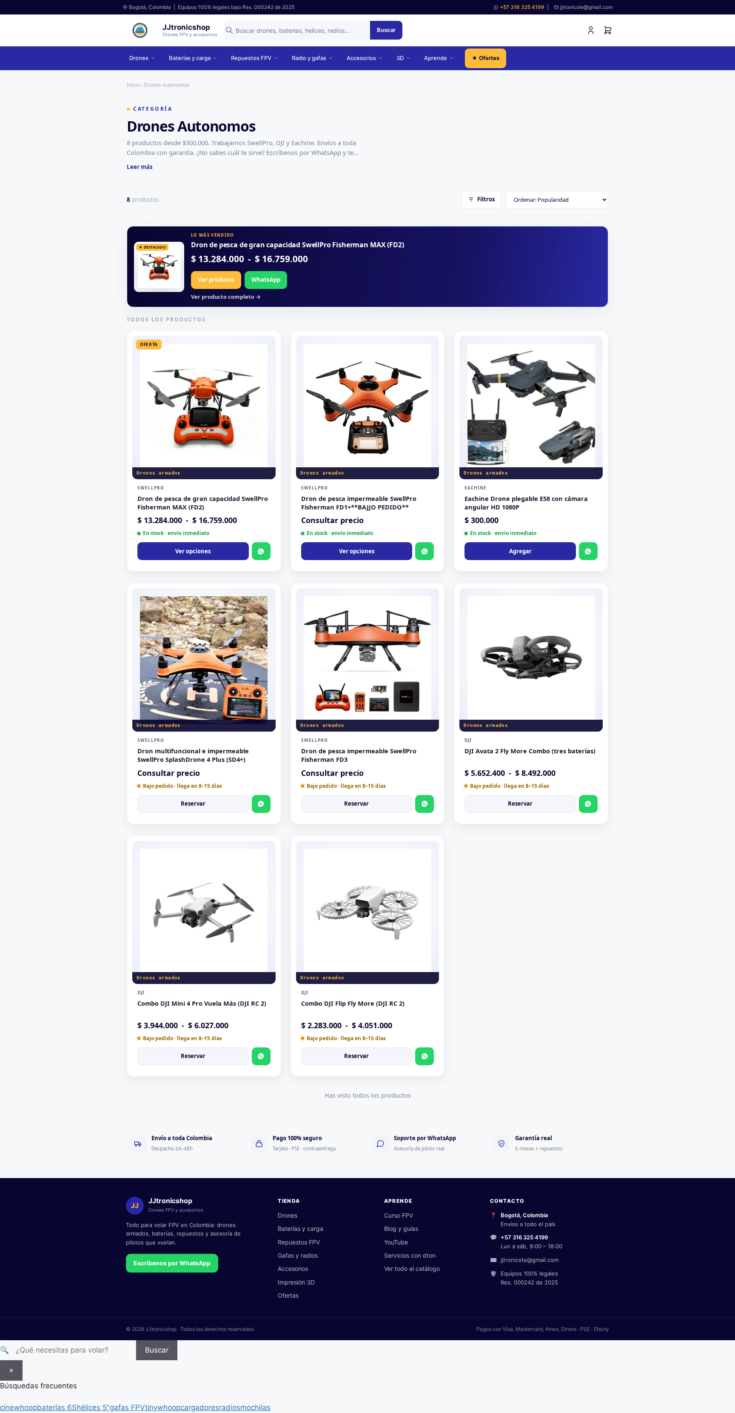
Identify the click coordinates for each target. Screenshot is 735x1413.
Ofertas (288, 1295)
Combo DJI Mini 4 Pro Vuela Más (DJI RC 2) (201, 1003)
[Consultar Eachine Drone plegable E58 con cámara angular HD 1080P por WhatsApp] (588, 551)
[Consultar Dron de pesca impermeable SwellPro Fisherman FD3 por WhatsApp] (424, 804)
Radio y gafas (309, 57)
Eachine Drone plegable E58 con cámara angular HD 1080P (526, 502)
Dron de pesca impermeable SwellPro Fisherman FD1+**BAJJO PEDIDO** (358, 502)
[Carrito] (607, 30)
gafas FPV (127, 1407)
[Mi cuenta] (590, 30)
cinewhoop (18, 1407)
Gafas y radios (298, 1255)
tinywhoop (162, 1407)
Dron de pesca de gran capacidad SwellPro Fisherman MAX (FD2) (297, 244)
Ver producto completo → (226, 296)
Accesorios (361, 57)
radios (229, 1407)
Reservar (193, 803)
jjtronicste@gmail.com (529, 1259)
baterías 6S (57, 1407)
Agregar (520, 551)
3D (400, 57)
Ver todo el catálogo (412, 1268)
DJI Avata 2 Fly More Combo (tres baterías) (529, 751)
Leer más (140, 167)
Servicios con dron (410, 1255)
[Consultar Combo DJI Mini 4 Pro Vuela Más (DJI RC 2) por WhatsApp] (261, 1056)
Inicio (133, 85)
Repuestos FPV (251, 57)
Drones (138, 57)
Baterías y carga (190, 57)
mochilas (255, 1407)
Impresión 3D (296, 1282)
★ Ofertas (485, 57)
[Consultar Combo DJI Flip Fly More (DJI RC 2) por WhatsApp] (424, 1056)
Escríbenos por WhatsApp (172, 1263)
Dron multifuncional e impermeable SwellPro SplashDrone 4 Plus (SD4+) (193, 755)
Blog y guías (401, 1228)
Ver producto (216, 279)
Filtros (486, 199)
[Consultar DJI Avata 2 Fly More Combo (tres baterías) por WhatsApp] (588, 804)
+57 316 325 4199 (522, 7)
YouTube (396, 1242)
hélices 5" (93, 1407)
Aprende (435, 57)
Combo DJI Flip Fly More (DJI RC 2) (353, 1003)
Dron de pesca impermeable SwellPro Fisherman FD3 (358, 755)
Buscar (386, 29)
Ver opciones (193, 551)
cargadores (199, 1407)
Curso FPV (398, 1215)
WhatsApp (265, 279)
